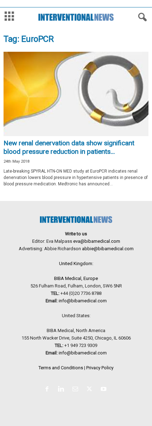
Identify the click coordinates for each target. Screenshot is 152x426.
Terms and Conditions (61, 367)
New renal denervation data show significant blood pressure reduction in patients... (69, 147)
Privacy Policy (99, 367)
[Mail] (77, 389)
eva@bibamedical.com (96, 241)
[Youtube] (104, 389)
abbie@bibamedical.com (108, 248)
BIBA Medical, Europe (76, 278)
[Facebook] (48, 389)
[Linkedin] (62, 389)
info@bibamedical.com (83, 300)
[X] (91, 389)
